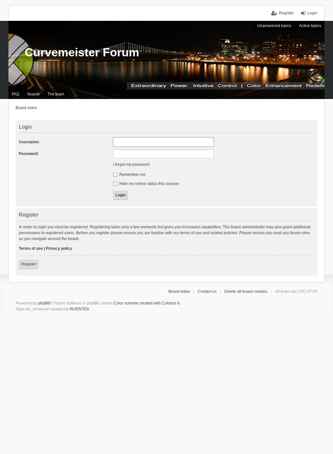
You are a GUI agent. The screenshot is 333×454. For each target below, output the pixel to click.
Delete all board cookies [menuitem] (245, 291)
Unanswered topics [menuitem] (274, 25)
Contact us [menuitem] (207, 291)
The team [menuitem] (55, 94)
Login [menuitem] (312, 13)
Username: (29, 142)
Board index (179, 291)
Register (28, 264)
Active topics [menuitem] (310, 25)
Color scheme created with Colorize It (146, 303)
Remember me (132, 174)
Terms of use (31, 248)
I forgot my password (131, 164)
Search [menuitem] (33, 94)
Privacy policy (59, 248)
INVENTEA (79, 309)
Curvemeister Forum (82, 52)
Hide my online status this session (148, 183)
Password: (29, 153)
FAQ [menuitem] (15, 94)
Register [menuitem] (286, 13)
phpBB (44, 303)
